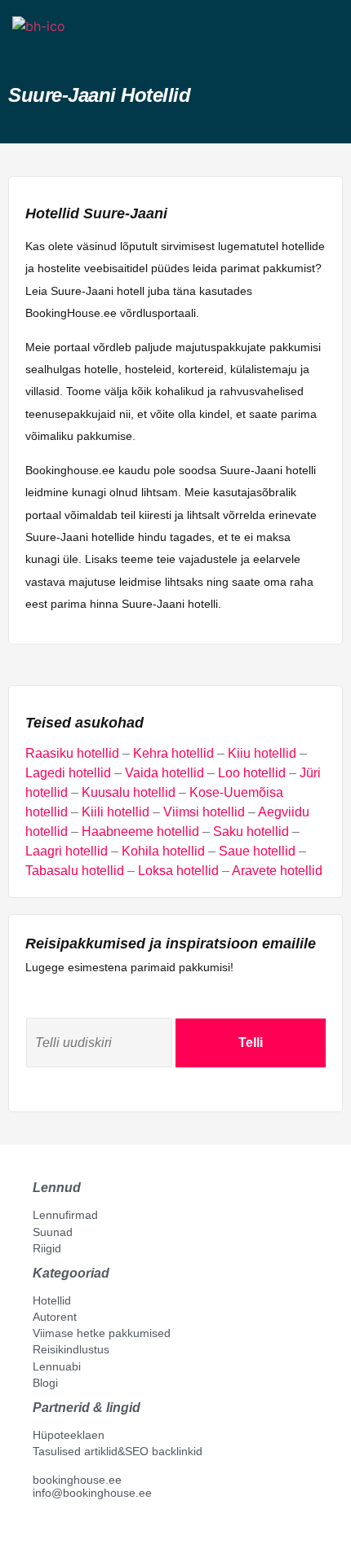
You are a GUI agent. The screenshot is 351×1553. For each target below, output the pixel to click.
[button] (27, 55)
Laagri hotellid (66, 851)
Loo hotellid (252, 773)
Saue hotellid (257, 851)
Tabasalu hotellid (74, 871)
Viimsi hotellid (204, 812)
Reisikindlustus (71, 1349)
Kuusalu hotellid (129, 792)
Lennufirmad (65, 1214)
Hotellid (52, 1300)
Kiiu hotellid (262, 753)
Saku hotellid (251, 831)
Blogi (45, 1382)
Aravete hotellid (277, 871)
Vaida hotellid (164, 773)
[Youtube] (56, 1529)
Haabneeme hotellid (140, 831)
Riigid (47, 1248)
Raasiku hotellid (72, 753)
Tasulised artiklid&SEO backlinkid (117, 1451)
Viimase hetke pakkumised (102, 1333)
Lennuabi (57, 1366)
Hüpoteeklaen (68, 1434)
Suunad (53, 1231)
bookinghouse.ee (77, 1479)
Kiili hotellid (115, 812)
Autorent (55, 1316)
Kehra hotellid (173, 753)
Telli (250, 1042)
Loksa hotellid (178, 871)
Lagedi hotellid (68, 773)
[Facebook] (39, 1529)
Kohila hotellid (163, 851)
